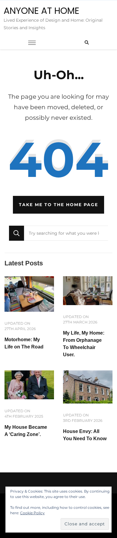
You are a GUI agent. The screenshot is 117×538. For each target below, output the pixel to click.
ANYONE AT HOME (41, 10)
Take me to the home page (58, 204)
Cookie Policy (32, 513)
